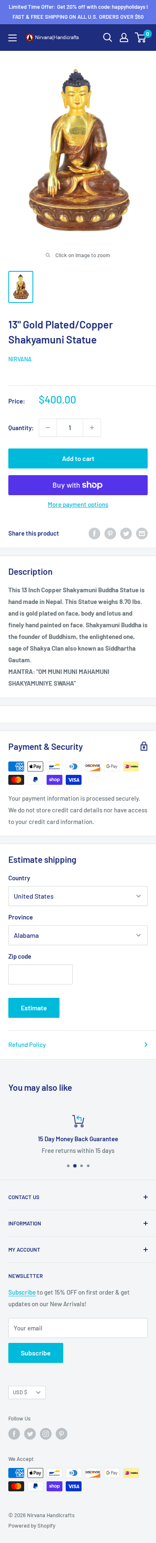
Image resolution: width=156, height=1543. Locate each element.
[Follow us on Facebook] (14, 1434)
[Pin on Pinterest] (110, 533)
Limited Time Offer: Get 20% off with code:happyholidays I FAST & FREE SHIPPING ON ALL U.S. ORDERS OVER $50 (78, 11)
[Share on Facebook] (94, 533)
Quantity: (21, 427)
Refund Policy (27, 1044)
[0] (141, 38)
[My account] (124, 37)
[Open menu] (12, 38)
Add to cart (78, 458)
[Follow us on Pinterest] (61, 1434)
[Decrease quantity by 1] (48, 427)
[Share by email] (142, 533)
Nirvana (20, 359)
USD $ (20, 1392)
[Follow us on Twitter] (30, 1434)
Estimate (34, 1008)
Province (20, 917)
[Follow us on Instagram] (46, 1434)
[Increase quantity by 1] (92, 427)
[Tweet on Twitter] (126, 533)
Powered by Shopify (31, 1525)
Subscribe (22, 1292)
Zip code (19, 956)
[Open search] (107, 37)
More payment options (78, 504)
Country (19, 878)
